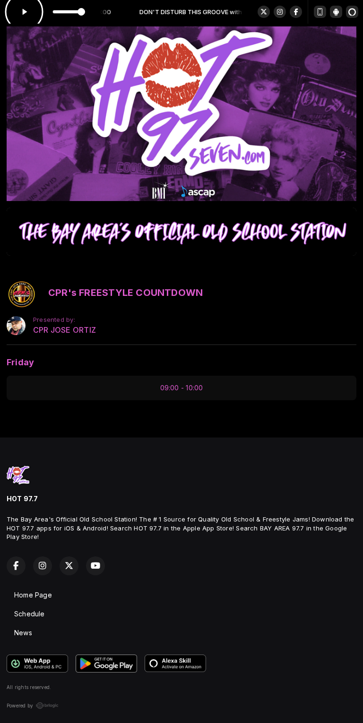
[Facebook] (296, 12)
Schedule (29, 614)
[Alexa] (352, 12)
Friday (20, 362)
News (23, 633)
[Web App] (320, 12)
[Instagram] (280, 12)
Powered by (20, 705)
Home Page (33, 595)
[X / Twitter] (264, 12)
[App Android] (336, 12)
